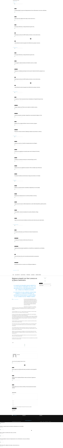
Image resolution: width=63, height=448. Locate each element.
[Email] (22, 350)
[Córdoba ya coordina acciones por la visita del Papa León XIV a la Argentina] (30, 155)
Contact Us (50, 421)
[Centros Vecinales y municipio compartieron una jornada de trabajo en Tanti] (30, 111)
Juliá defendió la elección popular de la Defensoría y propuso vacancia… (27, 87)
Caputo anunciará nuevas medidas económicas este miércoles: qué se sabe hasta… (29, 220)
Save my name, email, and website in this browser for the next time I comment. (22, 406)
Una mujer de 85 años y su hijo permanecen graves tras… (24, 26)
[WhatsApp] (20, 350)
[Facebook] (17, 350)
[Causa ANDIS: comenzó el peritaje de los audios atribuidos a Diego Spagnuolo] (30, 207)
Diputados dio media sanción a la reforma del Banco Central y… (25, 195)
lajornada (18, 354)
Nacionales (15, 180)
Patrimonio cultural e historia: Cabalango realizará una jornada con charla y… (28, 131)
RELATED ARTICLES (15, 361)
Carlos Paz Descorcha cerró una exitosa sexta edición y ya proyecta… (26, 256)
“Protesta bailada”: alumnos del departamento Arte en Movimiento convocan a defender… (30, 10)
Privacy (43, 421)
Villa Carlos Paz (15, 47)
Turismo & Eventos (16, 224)
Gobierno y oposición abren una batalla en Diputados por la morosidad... (12, 426)
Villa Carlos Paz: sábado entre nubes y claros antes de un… (24, 18)
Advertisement (46, 421)
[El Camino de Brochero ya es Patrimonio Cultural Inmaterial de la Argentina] (30, 227)
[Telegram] (25, 350)
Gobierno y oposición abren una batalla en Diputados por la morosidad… (27, 187)
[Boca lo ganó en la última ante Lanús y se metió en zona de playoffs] (24, 365)
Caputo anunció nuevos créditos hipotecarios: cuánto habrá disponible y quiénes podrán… (30, 203)
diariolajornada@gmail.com (28, 420)
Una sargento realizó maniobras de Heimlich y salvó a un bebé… (25, 62)
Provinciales (16, 141)
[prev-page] (14, 44)
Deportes (15, 121)
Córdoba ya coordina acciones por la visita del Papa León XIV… (25, 159)
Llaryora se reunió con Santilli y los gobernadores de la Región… (25, 143)
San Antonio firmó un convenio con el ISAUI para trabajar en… (25, 264)
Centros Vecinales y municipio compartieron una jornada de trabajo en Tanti (28, 115)
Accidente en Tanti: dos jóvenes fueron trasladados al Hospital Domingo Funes (28, 99)
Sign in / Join (15, 1)
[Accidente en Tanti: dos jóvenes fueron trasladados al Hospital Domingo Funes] (30, 95)
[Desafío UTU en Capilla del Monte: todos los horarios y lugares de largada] (30, 119)
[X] (14, 269)
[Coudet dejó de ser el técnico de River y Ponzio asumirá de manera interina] (24, 382)
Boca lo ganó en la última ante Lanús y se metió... (8, 432)
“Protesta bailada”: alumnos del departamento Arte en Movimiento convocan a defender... (15, 438)
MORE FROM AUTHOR (21, 361)
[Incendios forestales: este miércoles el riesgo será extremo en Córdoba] (30, 171)
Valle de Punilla (15, 91)
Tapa (15, 77)
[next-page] (16, 44)
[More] (29, 350)
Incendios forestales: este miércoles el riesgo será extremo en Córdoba (27, 175)
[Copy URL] (27, 350)
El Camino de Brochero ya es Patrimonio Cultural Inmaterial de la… (26, 231)
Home (12, 276)
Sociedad (15, 8)
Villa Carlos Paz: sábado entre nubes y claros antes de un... (10, 445)
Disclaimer (41, 421)
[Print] (24, 350)
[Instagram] (13, 269)
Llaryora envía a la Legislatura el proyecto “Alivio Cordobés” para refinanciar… (28, 167)
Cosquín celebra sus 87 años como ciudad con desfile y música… (26, 107)
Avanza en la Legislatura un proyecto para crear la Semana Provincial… (27, 151)
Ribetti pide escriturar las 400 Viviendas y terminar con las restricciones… (27, 34)
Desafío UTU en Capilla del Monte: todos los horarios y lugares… (25, 123)
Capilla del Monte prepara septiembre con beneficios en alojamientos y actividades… (29, 248)
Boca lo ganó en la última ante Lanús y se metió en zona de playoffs (24, 369)
